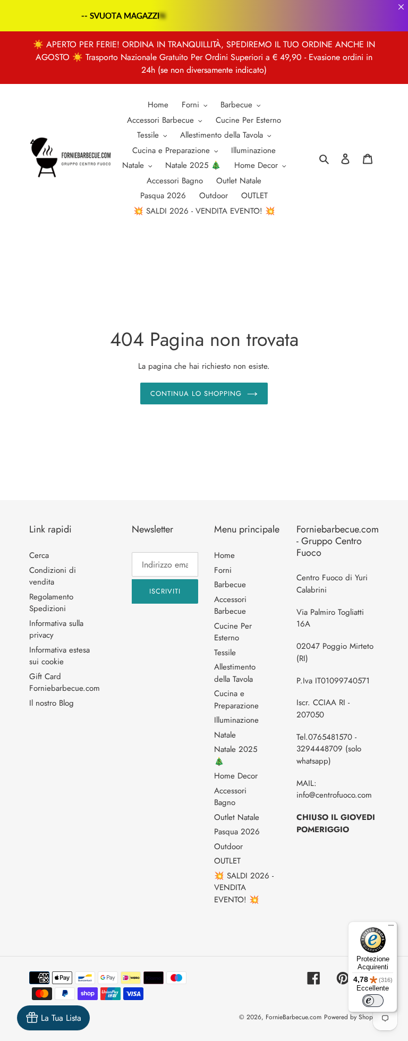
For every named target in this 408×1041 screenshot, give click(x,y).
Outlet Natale (236, 817)
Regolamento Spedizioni (51, 603)
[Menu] (391, 927)
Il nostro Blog (51, 703)
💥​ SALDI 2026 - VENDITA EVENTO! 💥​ (244, 887)
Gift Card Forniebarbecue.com (64, 683)
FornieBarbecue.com (293, 1017)
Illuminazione (236, 720)
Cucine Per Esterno (233, 632)
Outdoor (228, 846)
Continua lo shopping (196, 393)
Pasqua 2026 (237, 831)
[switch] (373, 1000)
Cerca (39, 555)
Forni (223, 570)
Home (224, 555)
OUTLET (227, 861)
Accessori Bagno (230, 797)
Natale (225, 735)
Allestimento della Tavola (235, 673)
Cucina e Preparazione (236, 700)
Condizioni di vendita (52, 576)
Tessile (225, 652)
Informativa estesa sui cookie (59, 656)
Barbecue (230, 584)
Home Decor (236, 776)
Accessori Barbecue (230, 605)
